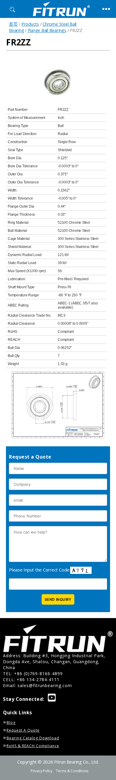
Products (30, 24)
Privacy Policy (41, 770)
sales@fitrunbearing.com (45, 685)
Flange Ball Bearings (47, 30)
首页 (13, 24)
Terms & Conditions (72, 770)
